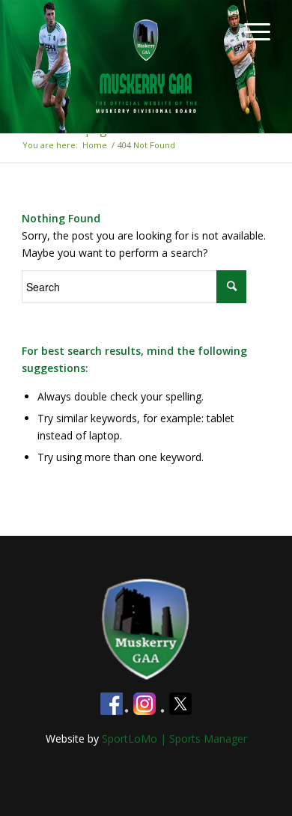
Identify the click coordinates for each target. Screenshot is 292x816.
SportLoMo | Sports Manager (174, 738)
